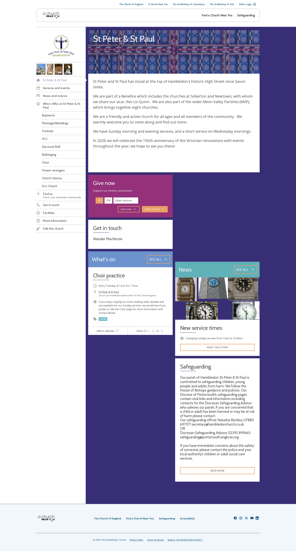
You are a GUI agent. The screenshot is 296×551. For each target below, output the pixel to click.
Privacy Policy (136, 539)
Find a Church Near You (217, 15)
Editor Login (245, 4)
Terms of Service (155, 539)
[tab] (107, 331)
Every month (152, 209)
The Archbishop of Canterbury (189, 4)
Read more (217, 470)
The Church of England (131, 4)
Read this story (217, 347)
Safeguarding (246, 15)
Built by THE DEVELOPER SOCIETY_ (185, 539)
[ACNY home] (51, 15)
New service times (201, 328)
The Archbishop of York (222, 4)
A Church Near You (158, 4)
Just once (126, 209)
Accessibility (187, 518)
